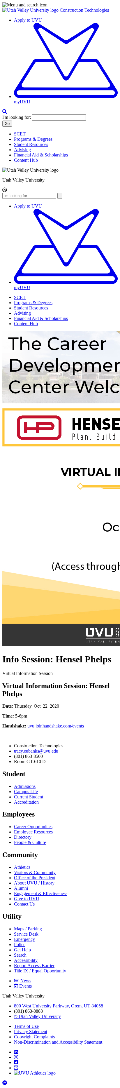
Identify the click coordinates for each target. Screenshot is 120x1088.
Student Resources (31, 144)
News (25, 980)
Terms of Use (26, 1026)
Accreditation (26, 802)
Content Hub (26, 160)
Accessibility (26, 960)
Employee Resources (33, 831)
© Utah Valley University (37, 1016)
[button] (60, 5)
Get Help (22, 949)
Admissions (25, 786)
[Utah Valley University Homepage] (31, 10)
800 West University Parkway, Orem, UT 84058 (58, 1005)
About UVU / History (34, 882)
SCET (20, 133)
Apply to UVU (28, 20)
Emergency (24, 939)
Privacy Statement (30, 1031)
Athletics (22, 867)
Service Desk (26, 934)
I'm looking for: (16, 117)
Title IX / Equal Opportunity (40, 970)
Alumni (21, 888)
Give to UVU (26, 898)
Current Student (28, 796)
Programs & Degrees (33, 139)
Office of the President (34, 877)
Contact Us (24, 903)
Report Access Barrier (34, 965)
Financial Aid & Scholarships (41, 154)
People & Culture (30, 842)
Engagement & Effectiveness (40, 893)
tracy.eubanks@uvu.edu (36, 750)
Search (20, 955)
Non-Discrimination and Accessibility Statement (58, 1042)
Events (25, 985)
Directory (22, 837)
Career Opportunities (33, 826)
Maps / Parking (28, 928)
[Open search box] (4, 111)
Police (19, 944)
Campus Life (26, 791)
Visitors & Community (35, 872)
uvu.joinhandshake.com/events (55, 725)
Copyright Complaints (34, 1036)
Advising (22, 149)
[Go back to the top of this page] (5, 1082)
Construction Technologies (84, 10)
